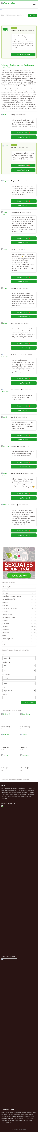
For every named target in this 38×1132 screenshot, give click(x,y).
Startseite (4, 779)
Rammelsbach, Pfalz (19, 599)
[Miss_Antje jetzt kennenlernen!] (28, 760)
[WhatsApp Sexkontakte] (8, 4)
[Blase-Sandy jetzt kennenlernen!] (28, 719)
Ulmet (19, 636)
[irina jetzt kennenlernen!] (5, 117)
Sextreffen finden (23, 137)
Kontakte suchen (28, 702)
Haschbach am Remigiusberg (19, 596)
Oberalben (19, 605)
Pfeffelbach (19, 633)
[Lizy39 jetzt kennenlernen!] (5, 420)
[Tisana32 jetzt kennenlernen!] (5, 508)
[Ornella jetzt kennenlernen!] (5, 291)
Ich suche (5, 655)
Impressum (15, 1129)
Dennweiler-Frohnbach (19, 608)
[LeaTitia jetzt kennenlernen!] (6, 148)
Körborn (19, 593)
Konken (19, 642)
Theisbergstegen (19, 639)
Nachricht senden (22, 54)
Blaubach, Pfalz (19, 587)
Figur (4, 687)
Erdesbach (19, 611)
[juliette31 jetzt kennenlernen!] (5, 449)
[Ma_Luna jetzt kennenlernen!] (5, 183)
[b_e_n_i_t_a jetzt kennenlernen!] (5, 357)
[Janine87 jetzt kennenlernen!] (28, 740)
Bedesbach (19, 630)
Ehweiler (19, 620)
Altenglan (19, 626)
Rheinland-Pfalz (20, 779)
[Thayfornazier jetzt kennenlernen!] (5, 393)
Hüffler (19, 645)
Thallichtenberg (19, 614)
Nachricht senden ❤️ (23, 133)
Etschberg (19, 623)
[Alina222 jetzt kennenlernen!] (5, 326)
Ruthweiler (19, 590)
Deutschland (11, 779)
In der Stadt (6, 695)
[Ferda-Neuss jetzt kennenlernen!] (5, 215)
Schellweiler (19, 602)
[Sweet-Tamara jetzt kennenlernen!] (5, 476)
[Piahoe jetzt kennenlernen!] (5, 252)
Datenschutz (22, 1129)
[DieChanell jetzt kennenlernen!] (9, 719)
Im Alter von (6, 662)
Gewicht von (6, 675)
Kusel (24, 115)
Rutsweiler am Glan (19, 617)
